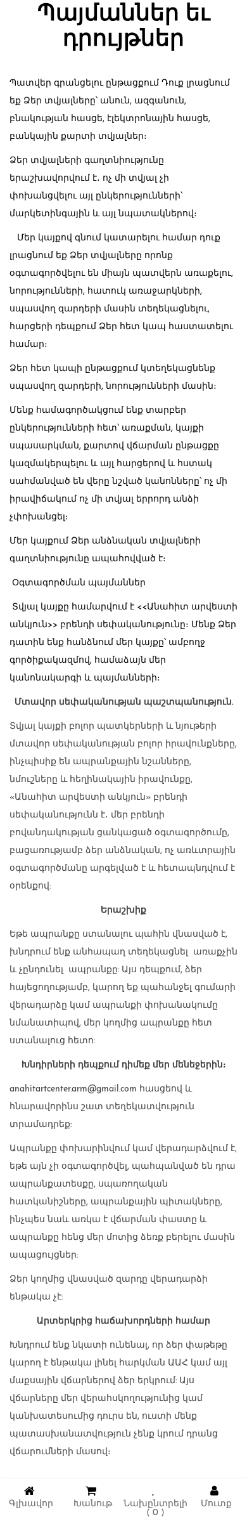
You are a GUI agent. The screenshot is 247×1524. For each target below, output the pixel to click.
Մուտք (216, 1504)
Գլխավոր (31, 1504)
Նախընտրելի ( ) (155, 1508)
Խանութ (92, 1504)
